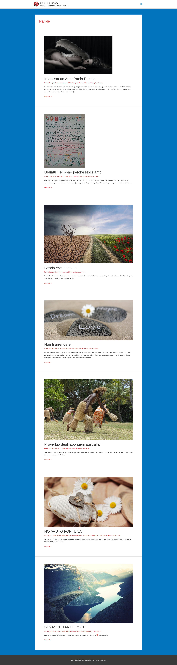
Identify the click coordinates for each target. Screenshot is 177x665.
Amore (105, 535)
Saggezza (86, 448)
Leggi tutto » (48, 97)
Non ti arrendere (57, 344)
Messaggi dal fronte (50, 535)
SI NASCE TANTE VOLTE (65, 627)
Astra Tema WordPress (99, 660)
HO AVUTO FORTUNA (63, 531)
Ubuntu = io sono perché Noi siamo (72, 172)
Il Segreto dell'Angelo (90, 83)
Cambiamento (76, 272)
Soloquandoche (49, 3)
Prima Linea (116, 535)
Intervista (100, 83)
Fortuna (110, 535)
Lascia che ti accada (60, 268)
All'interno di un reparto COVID (93, 535)
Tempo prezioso (93, 348)
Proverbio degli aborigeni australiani (73, 444)
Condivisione (88, 631)
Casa (74, 448)
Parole (46, 83)
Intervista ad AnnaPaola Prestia (69, 79)
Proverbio (79, 448)
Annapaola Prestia (77, 83)
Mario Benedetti (83, 348)
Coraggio (75, 348)
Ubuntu (96, 176)
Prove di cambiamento (55, 176)
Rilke (83, 272)
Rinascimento (97, 631)
